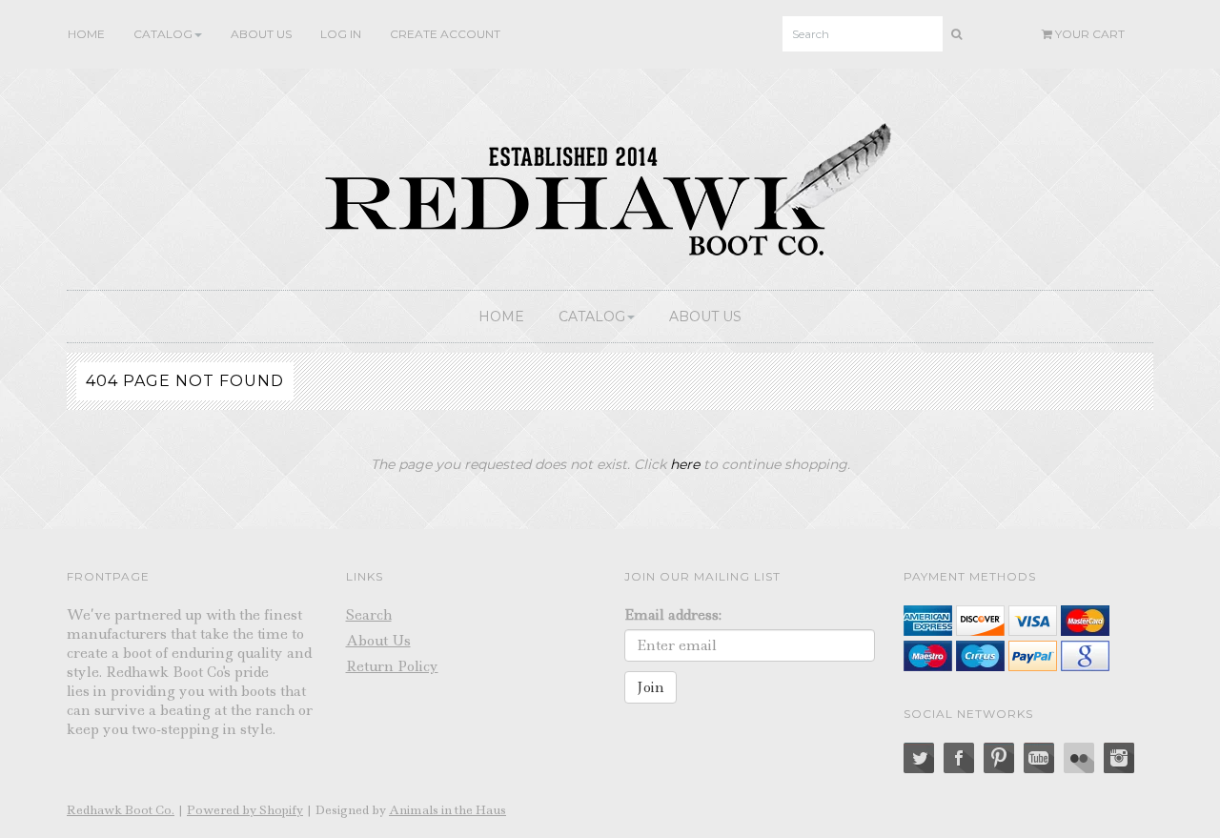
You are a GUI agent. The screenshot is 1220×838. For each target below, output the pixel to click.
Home (86, 34)
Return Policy (392, 666)
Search (369, 614)
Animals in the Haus (447, 810)
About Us (261, 34)
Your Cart (1088, 34)
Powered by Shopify (245, 810)
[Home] (610, 185)
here (685, 464)
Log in (340, 34)
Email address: (673, 614)
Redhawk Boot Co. (120, 810)
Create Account (445, 34)
